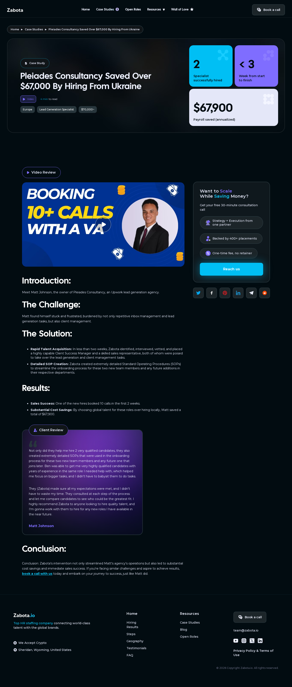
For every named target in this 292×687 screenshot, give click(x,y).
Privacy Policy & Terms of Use (253, 653)
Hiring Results (132, 625)
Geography (135, 641)
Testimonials (136, 648)
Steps (131, 634)
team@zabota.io (245, 630)
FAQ (130, 655)
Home (86, 9)
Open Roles (133, 9)
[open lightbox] (103, 224)
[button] (156, 9)
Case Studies (34, 29)
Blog (183, 629)
